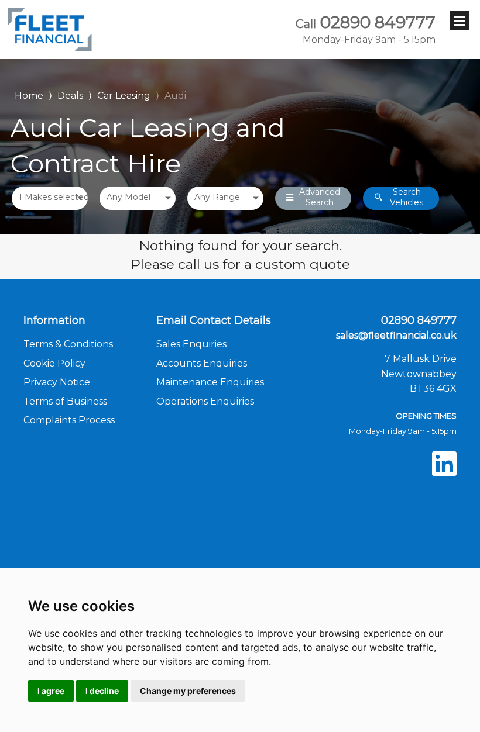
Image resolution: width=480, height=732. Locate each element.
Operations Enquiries (205, 401)
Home (29, 94)
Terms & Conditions (68, 344)
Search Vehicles (406, 197)
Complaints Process (69, 420)
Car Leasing (123, 95)
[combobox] (50, 198)
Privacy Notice (56, 382)
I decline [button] (102, 691)
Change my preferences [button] (188, 691)
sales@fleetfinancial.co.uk (396, 335)
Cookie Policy (54, 363)
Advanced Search (319, 197)
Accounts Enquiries (201, 363)
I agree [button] (50, 691)
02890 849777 (366, 29)
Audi (175, 95)
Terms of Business (65, 401)
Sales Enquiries (191, 344)
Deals (70, 95)
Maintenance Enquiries (210, 382)
